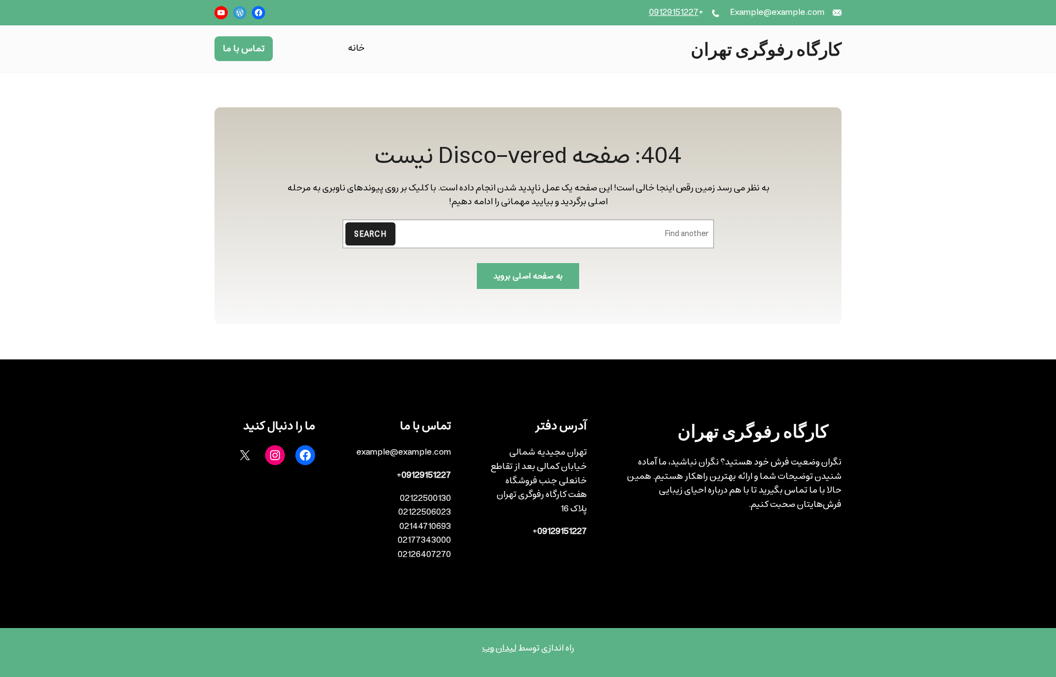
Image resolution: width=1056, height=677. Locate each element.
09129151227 (673, 12)
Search (370, 234)
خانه (356, 48)
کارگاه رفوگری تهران (766, 48)
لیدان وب (499, 648)
